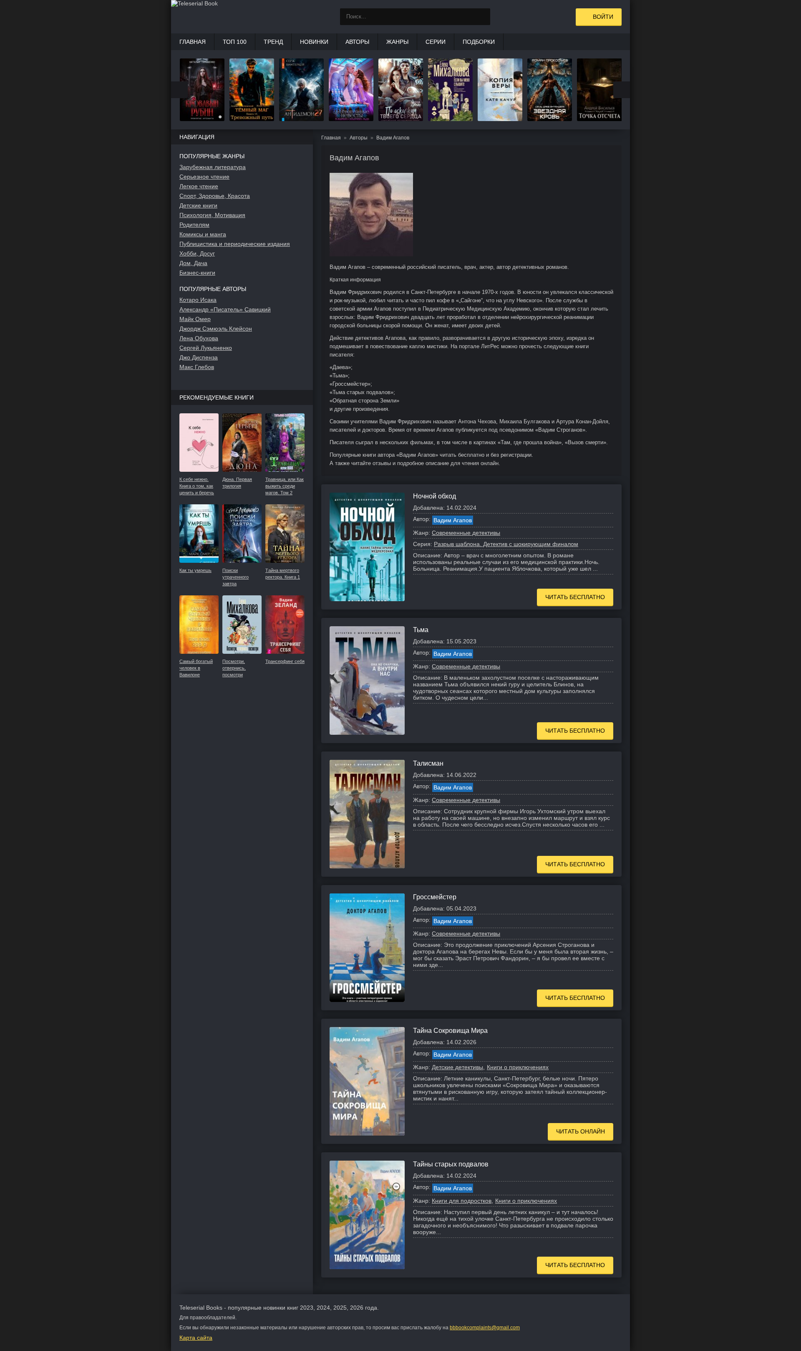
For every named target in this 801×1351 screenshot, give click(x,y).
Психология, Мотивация (212, 215)
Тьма (420, 629)
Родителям (194, 224)
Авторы (357, 41)
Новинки (314, 41)
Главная (192, 41)
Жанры (397, 41)
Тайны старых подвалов (451, 1164)
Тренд (273, 41)
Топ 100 (235, 41)
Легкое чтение (198, 186)
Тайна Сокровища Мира (450, 1030)
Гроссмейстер (434, 897)
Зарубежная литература (212, 167)
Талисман (428, 763)
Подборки (479, 41)
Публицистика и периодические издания (234, 243)
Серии (436, 41)
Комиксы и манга (202, 234)
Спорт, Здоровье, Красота (214, 195)
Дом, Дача (193, 263)
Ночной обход (434, 496)
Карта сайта (195, 1337)
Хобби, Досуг (197, 253)
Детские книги (198, 205)
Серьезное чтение (204, 176)
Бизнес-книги (197, 272)
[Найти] (482, 16)
